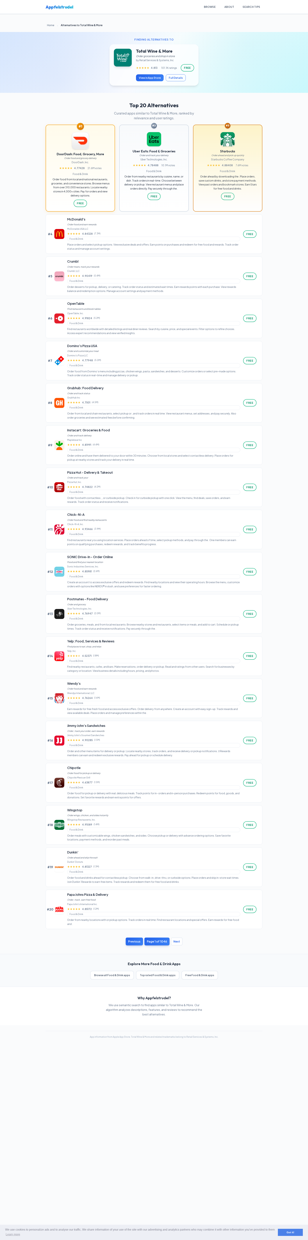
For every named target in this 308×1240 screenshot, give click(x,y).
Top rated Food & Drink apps (157, 975)
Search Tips (251, 6)
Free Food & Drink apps (199, 975)
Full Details (176, 77)
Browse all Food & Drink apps (112, 975)
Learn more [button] (13, 1234)
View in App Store (150, 77)
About (229, 6)
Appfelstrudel (59, 7)
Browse (210, 6)
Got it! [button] (290, 1232)
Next (176, 941)
